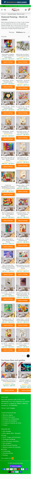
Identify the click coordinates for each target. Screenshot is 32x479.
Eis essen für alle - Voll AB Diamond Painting (22, 107)
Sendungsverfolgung (8, 439)
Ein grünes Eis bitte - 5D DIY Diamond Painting (8, 319)
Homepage (3, 14)
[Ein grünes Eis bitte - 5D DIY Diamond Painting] (8, 310)
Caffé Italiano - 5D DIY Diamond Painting (8, 81)
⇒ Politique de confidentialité (10, 419)
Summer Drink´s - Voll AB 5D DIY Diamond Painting (22, 319)
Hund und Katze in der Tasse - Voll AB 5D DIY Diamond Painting (23, 267)
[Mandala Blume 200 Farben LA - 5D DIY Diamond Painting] (9, 370)
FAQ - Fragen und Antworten (11, 437)
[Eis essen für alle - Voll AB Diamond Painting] (23, 98)
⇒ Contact (4, 425)
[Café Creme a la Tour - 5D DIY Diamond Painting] (23, 123)
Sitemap (5, 455)
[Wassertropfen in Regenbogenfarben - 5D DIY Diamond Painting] (8, 46)
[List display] (29, 36)
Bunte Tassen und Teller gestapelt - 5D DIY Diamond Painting (8, 159)
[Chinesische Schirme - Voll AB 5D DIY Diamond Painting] (23, 204)
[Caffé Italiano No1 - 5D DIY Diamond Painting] (23, 149)
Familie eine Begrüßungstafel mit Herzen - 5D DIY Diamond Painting (8, 187)
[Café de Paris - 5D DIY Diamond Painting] (23, 335)
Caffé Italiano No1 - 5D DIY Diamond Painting (23, 158)
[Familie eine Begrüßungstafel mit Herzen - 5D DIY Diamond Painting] (8, 177)
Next (28, 355)
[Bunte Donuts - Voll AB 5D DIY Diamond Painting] (23, 72)
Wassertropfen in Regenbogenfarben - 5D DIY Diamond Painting (8, 56)
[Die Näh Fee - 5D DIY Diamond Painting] (8, 335)
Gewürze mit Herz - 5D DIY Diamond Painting (8, 107)
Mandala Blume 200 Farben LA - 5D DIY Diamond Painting (9, 380)
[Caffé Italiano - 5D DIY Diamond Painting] (8, 72)
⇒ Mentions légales (7, 415)
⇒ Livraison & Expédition (9, 421)
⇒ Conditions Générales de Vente (11, 423)
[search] (5, 10)
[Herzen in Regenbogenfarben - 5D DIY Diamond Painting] (8, 204)
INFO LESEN (22, 2)
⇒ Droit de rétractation (8, 417)
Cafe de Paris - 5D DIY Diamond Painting (8, 293)
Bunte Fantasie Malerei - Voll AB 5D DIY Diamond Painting (8, 240)
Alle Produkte (6, 431)
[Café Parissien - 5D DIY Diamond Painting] (8, 123)
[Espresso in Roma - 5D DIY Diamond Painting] (23, 177)
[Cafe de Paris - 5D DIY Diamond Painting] (8, 284)
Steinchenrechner (7, 453)
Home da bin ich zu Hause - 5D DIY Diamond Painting (22, 55)
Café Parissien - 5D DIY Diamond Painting (8, 132)
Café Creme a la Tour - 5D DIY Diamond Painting (23, 132)
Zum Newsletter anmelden (10, 441)
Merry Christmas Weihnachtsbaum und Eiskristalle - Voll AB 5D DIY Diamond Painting (8, 267)
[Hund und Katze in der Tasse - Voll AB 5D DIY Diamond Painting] (23, 256)
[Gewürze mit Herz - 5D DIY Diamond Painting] (8, 98)
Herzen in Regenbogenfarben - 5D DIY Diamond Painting (8, 214)
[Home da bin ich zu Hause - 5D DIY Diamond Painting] (23, 46)
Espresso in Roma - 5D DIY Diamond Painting (23, 186)
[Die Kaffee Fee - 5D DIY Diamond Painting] (23, 230)
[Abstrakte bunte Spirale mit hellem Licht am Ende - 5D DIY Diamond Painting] (23, 284)
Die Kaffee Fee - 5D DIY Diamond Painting (23, 239)
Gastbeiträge (6, 451)
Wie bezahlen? (6, 443)
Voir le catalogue (2, 10)
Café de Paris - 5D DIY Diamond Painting (23, 344)
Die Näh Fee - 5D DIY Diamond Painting (8, 344)
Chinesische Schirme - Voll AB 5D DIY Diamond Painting (22, 214)
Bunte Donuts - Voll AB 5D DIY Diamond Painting (22, 81)
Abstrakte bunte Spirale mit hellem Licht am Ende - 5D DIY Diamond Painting (22, 294)
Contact (12, 408)
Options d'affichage (8, 62)
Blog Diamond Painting (9, 445)
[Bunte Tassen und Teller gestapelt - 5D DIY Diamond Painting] (8, 149)
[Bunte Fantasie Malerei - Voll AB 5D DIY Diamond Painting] (8, 230)
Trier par (11, 32)
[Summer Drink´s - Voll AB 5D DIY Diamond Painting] (23, 310)
